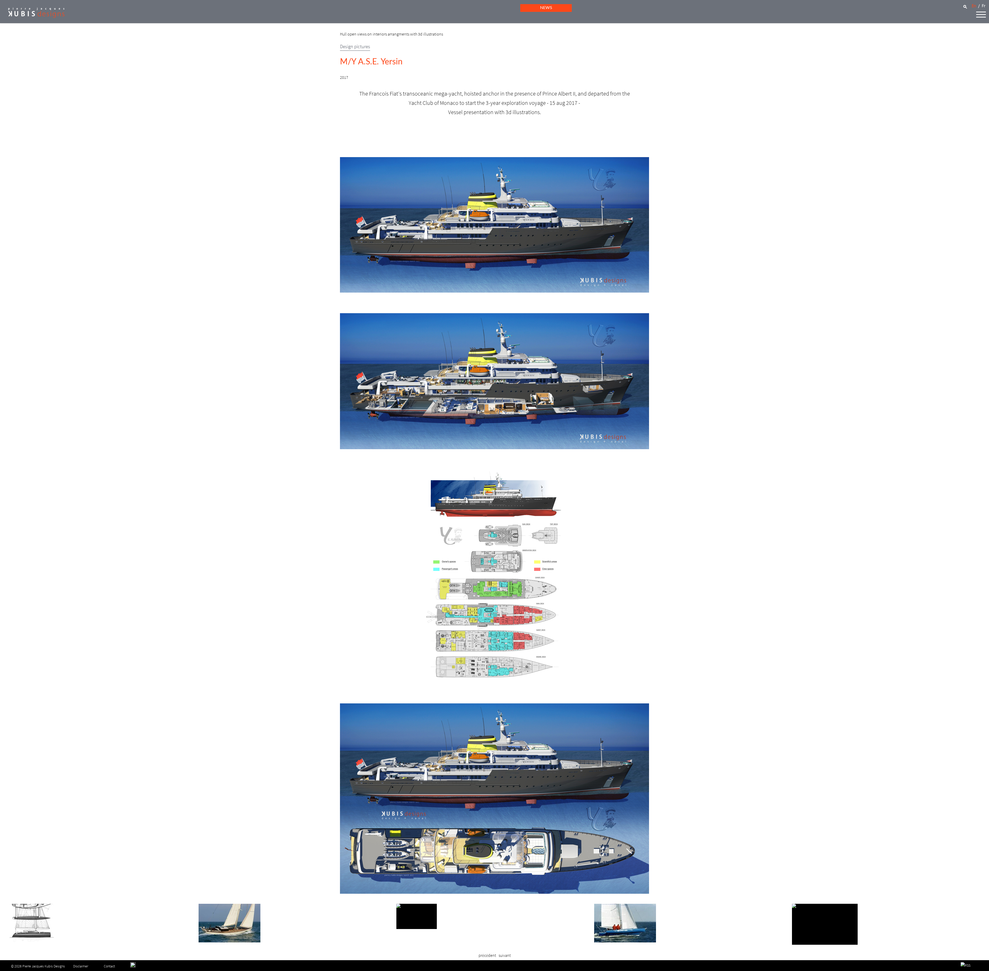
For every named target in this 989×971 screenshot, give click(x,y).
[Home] (32, 16)
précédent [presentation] (487, 955)
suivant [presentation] (505, 955)
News (546, 8)
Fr (983, 5)
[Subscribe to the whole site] (965, 965)
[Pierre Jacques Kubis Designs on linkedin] (132, 966)
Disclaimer (80, 966)
